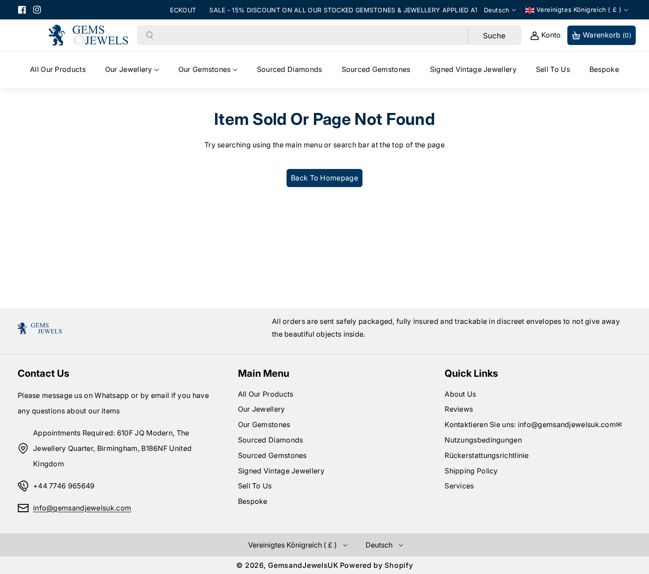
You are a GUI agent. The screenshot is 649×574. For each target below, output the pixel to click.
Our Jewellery (261, 409)
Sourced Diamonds (270, 439)
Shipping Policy (471, 470)
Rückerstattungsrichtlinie (487, 455)
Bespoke (253, 501)
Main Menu (263, 373)
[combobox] (311, 35)
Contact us (43, 373)
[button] (132, 69)
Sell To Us (255, 485)
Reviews (459, 409)
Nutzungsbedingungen (483, 439)
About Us (460, 394)
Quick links (471, 373)
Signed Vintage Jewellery (281, 470)
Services (459, 485)
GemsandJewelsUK (303, 565)
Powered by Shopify (376, 565)
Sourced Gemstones (272, 455)
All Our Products (266, 394)
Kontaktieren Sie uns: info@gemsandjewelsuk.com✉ (533, 424)
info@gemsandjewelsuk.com (82, 507)
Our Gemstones (264, 424)
